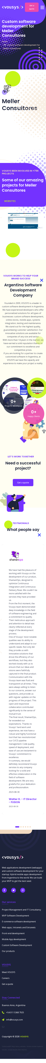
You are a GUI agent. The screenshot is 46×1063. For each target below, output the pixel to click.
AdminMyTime (22, 1050)
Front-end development (13, 933)
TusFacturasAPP (6, 1046)
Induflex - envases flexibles (10, 1050)
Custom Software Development (17, 945)
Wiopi (13, 1046)
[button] (17, 827)
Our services (9, 902)
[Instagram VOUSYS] (22, 890)
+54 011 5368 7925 (15, 1012)
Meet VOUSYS (8, 972)
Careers (5, 978)
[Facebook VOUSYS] (4, 890)
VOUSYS (24, 1036)
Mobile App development (14, 939)
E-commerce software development (19, 921)
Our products (8, 951)
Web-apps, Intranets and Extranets (19, 927)
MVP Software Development (15, 915)
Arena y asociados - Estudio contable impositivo (29, 1046)
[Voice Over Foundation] (37, 387)
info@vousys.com (14, 1019)
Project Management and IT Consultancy (21, 909)
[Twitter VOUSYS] (13, 890)
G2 (3, 1026)
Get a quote (31, 7)
